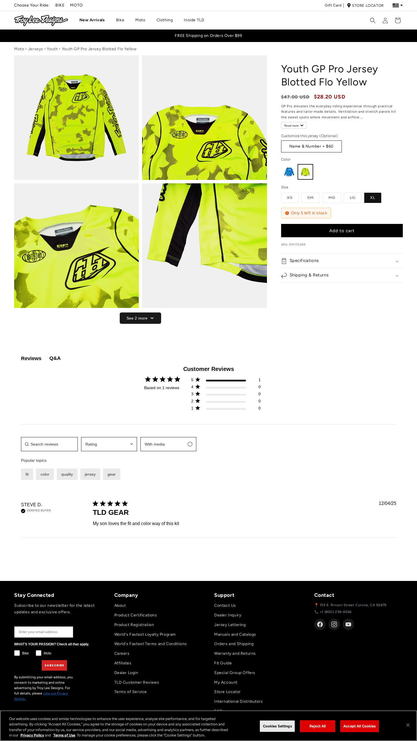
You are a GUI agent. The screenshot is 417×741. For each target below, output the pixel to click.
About (120, 605)
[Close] (408, 725)
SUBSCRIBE (54, 665)
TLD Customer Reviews (136, 682)
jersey (90, 474)
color (45, 474)
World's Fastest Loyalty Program (145, 634)
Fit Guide (223, 663)
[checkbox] (168, 444)
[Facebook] (320, 624)
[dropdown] (109, 444)
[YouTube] (348, 624)
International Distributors (238, 701)
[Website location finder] (398, 5)
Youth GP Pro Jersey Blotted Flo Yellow (99, 49)
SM (313, 197)
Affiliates (123, 663)
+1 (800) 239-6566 (336, 612)
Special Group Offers (234, 672)
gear (112, 474)
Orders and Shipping (234, 643)
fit (27, 474)
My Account (225, 682)
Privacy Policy (32, 735)
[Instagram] (334, 624)
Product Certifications (135, 615)
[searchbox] (49, 444)
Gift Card (333, 5)
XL (372, 197)
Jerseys (35, 49)
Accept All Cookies (359, 726)
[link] (226, 409)
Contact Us (225, 605)
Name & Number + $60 (311, 146)
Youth (52, 49)
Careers (122, 653)
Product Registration (134, 624)
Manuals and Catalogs (235, 634)
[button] (94, 20)
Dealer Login (126, 672)
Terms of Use (64, 735)
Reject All (317, 726)
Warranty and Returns (235, 653)
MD (334, 197)
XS (293, 197)
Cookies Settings (277, 726)
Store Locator (368, 5)
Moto (76, 5)
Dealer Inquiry (227, 615)
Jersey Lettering (230, 624)
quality (67, 474)
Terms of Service (130, 691)
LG (355, 197)
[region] (208, 725)
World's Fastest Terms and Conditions (150, 643)
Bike (59, 5)
